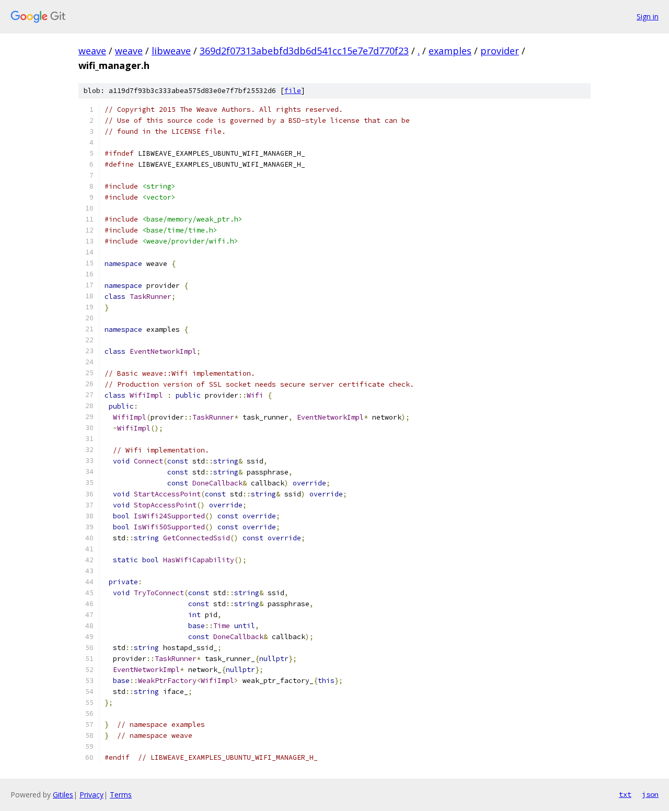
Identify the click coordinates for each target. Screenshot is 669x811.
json (650, 794)
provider (499, 50)
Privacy (91, 795)
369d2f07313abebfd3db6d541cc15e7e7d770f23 (304, 50)
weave (92, 50)
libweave (171, 50)
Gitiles (63, 795)
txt (625, 794)
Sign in (648, 16)
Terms (121, 795)
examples (450, 50)
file (292, 90)
